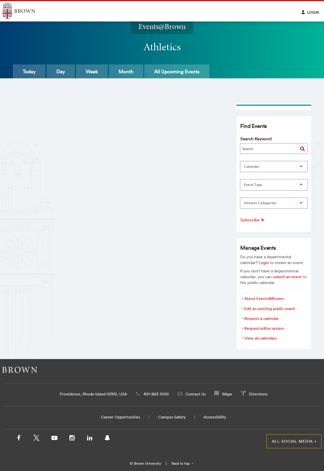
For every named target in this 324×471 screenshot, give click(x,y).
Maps (227, 393)
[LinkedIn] (90, 439)
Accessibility (215, 416)
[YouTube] (54, 439)
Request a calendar (261, 318)
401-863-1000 (156, 393)
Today (29, 71)
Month (126, 71)
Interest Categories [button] (260, 203)
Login (264, 262)
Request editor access (264, 328)
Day (60, 71)
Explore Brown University (25, 11)
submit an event (287, 276)
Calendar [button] (251, 166)
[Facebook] (19, 439)
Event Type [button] (253, 184)
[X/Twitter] (36, 439)
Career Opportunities (120, 416)
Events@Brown (162, 26)
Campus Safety (172, 416)
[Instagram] (72, 439)
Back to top (181, 463)
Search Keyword (256, 138)
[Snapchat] (107, 439)
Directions (258, 393)
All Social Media (292, 441)
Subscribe (250, 219)
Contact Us (196, 393)
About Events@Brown (264, 298)
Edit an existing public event (269, 308)
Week (92, 71)
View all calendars (260, 338)
